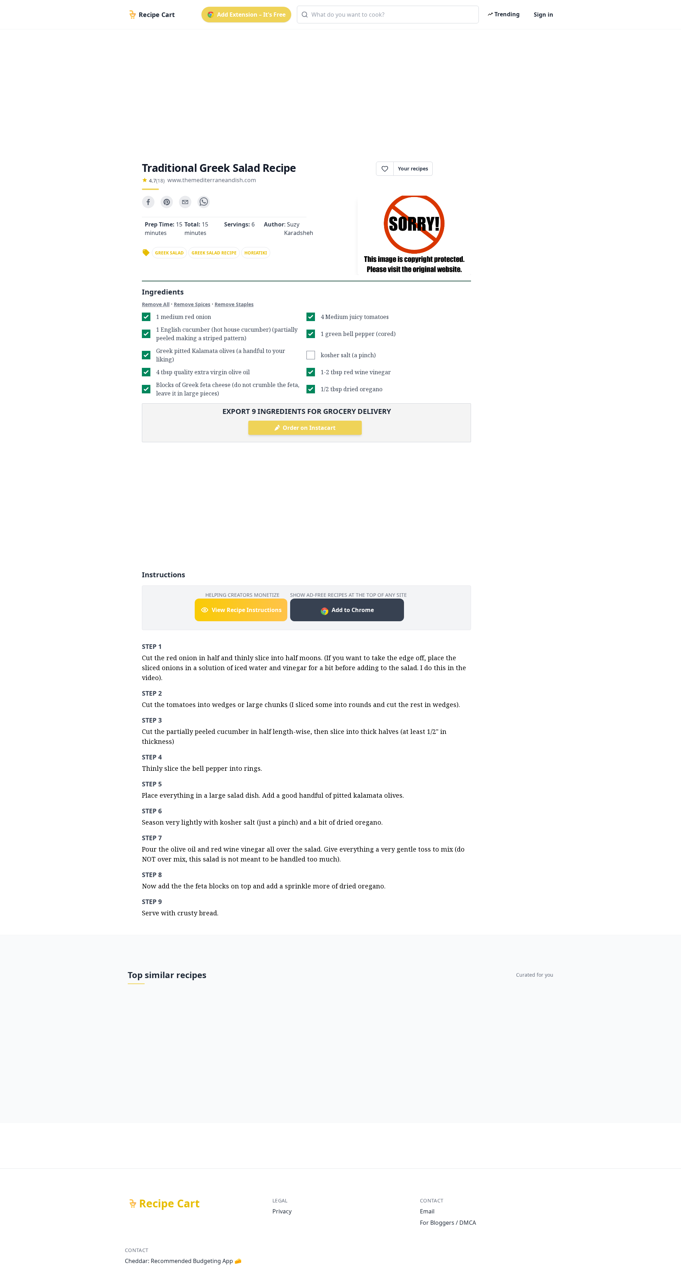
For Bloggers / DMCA (448, 1223)
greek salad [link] (169, 253)
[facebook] (148, 202)
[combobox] (388, 14)
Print (455, 169)
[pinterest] (166, 202)
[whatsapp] (203, 202)
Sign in (543, 14)
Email (427, 1211)
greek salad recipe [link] (214, 253)
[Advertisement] (337, 89)
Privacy (282, 1211)
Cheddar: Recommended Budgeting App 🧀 (183, 1261)
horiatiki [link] (255, 253)
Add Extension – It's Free (251, 14)
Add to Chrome (353, 610)
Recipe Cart (169, 1203)
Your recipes (413, 168)
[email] (185, 202)
